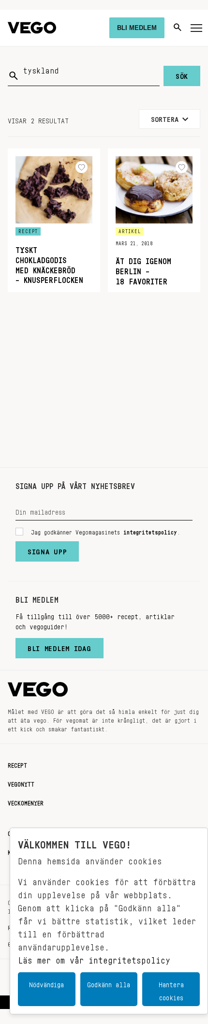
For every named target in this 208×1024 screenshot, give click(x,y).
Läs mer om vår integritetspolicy (94, 957)
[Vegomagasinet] (32, 28)
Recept (17, 764)
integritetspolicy (150, 530)
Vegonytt (21, 782)
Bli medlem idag (59, 646)
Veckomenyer (26, 801)
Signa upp (47, 549)
